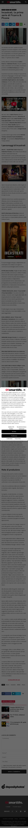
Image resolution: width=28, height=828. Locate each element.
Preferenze (14, 436)
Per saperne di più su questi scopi (21, 427)
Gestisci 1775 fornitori (11, 427)
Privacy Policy (18, 438)
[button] (24, 390)
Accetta (14, 431)
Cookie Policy (9, 438)
